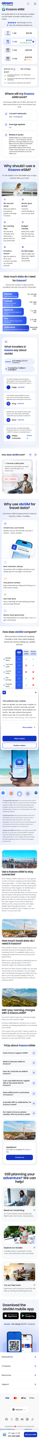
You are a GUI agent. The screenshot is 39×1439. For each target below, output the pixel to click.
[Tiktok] (32, 1419)
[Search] (28, 4)
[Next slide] (35, 455)
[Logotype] (7, 4)
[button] (19, 33)
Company (6, 1366)
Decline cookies (19, 745)
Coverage (16, 117)
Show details (27, 727)
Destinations (7, 1357)
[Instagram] (27, 1419)
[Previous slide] (30, 455)
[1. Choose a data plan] (17, 476)
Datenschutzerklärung (7, 1429)
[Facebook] (6, 1419)
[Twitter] (11, 1419)
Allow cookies (19, 738)
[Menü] (35, 4)
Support (5, 1384)
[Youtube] (22, 1419)
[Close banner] (36, 692)
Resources (6, 1375)
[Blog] (19, 1204)
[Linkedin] (17, 1419)
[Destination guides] (19, 1241)
